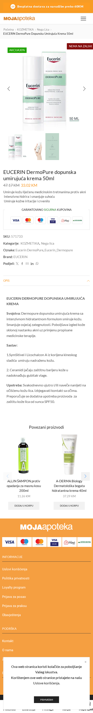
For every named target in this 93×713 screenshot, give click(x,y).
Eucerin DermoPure (29, 250)
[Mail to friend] (27, 263)
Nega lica (43, 29)
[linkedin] (32, 263)
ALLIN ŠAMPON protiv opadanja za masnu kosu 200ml (24, 485)
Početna (8, 29)
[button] (8, 88)
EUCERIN (20, 257)
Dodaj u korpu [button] (23, 505)
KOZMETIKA (25, 29)
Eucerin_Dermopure (59, 250)
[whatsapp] (36, 263)
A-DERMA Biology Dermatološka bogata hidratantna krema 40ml (69, 485)
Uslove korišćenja (46, 683)
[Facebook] (22, 263)
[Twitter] (17, 263)
